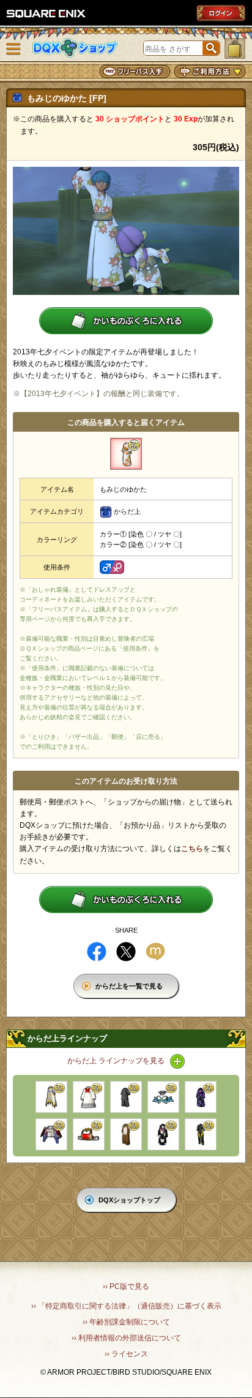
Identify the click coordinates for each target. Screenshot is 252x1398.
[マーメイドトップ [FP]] (163, 1097)
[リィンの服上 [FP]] (88, 1134)
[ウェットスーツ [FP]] (200, 1134)
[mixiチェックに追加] (155, 951)
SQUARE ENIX (46, 13)
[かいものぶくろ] (235, 48)
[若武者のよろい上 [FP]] (51, 1134)
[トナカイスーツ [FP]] (126, 1134)
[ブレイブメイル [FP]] (51, 1097)
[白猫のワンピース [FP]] (88, 1097)
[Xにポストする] (126, 951)
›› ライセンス (126, 1354)
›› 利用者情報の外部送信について (126, 1338)
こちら (192, 848)
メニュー (13, 49)
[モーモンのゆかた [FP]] (163, 1134)
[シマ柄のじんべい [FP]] (126, 1097)
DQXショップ (75, 48)
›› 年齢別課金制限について (126, 1322)
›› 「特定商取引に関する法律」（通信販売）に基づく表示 (126, 1306)
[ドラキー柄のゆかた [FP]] (200, 1097)
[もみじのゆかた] (126, 454)
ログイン (221, 12)
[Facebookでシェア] (96, 951)
